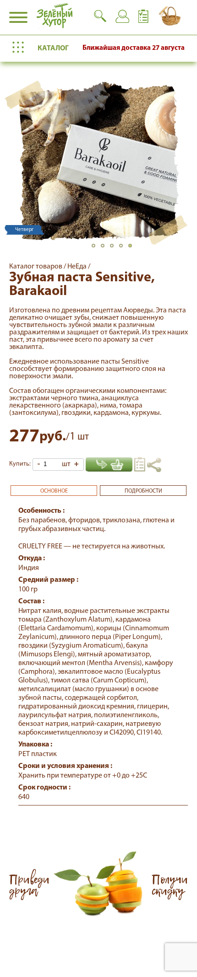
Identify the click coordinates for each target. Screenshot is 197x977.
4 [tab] (123, 248)
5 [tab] (132, 248)
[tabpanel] (98, 161)
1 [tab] (96, 248)
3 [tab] (114, 248)
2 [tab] (105, 248)
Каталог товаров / (38, 266)
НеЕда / (78, 266)
